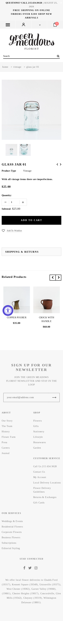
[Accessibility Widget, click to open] (8, 310)
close (61, 3)
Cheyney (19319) (32, 598)
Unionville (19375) (49, 584)
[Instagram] (36, 568)
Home (5, 67)
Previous (57, 164)
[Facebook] (24, 568)
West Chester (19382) (18, 589)
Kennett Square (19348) (25, 584)
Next (60, 164)
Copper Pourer (16, 317)
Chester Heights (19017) (25, 593)
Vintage (17, 67)
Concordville (47, 593)
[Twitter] (30, 568)
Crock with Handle (46, 319)
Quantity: (7, 195)
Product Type (9, 171)
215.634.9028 (35, 3)
